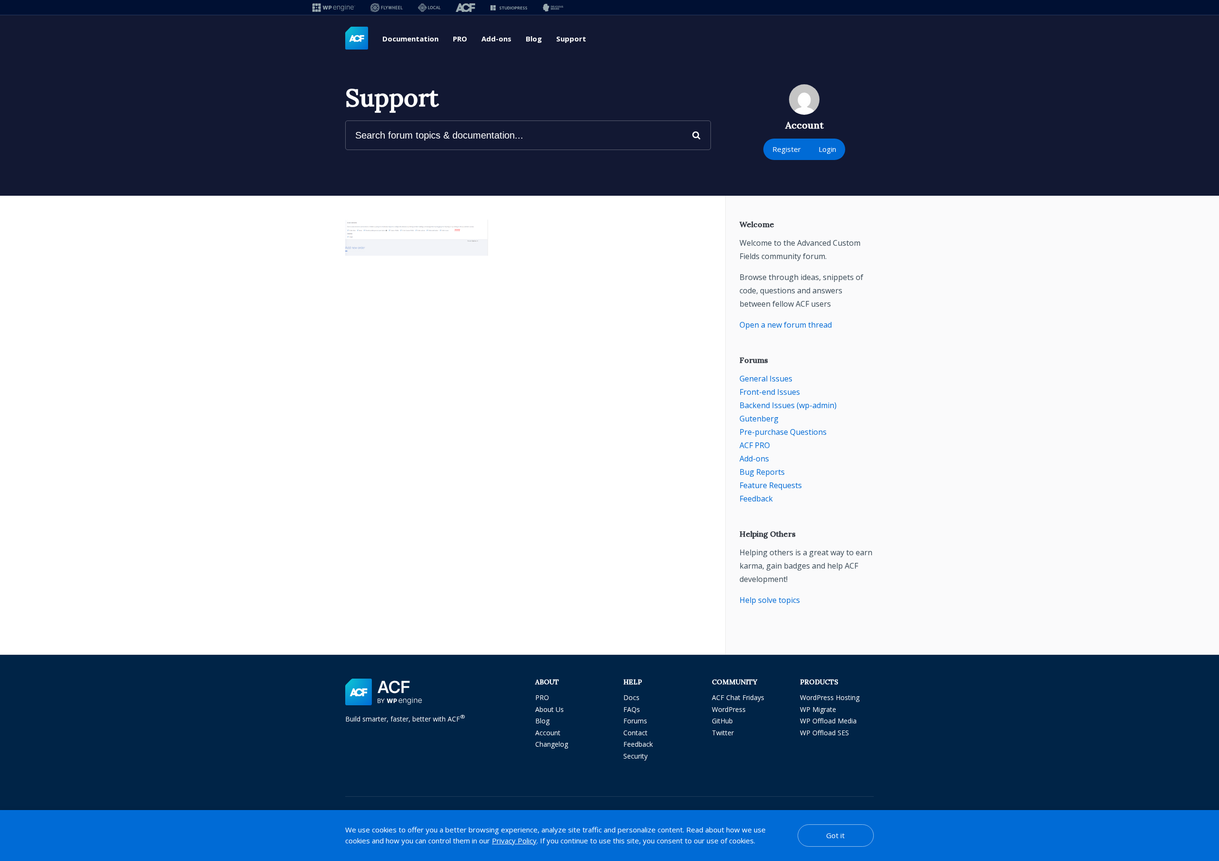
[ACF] (465, 7)
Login (827, 149)
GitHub (722, 720)
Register (786, 149)
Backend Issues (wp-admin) (788, 405)
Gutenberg (759, 418)
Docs (631, 697)
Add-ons (496, 38)
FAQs (631, 709)
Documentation (410, 38)
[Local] (429, 7)
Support (571, 38)
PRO (460, 38)
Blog (534, 38)
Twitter (723, 732)
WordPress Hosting (829, 697)
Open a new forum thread (785, 325)
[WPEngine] (334, 7)
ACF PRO (754, 445)
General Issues (765, 378)
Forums (635, 720)
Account (547, 732)
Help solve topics (769, 600)
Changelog (551, 744)
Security (635, 756)
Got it (835, 835)
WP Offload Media (828, 720)
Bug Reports (762, 472)
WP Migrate (818, 709)
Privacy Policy (514, 840)
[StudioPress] (509, 7)
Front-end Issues (769, 392)
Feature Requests (770, 485)
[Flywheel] (386, 7)
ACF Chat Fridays (738, 697)
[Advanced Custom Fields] (356, 38)
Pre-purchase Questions (783, 432)
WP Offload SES (824, 732)
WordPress (729, 709)
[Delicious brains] (553, 7)
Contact (635, 732)
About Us (549, 709)
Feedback (756, 498)
